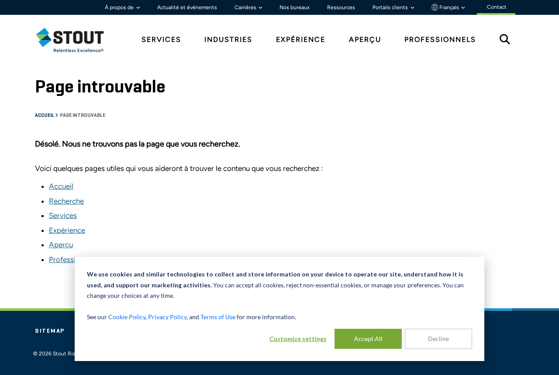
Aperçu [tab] (365, 39)
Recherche (66, 201)
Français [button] (449, 7)
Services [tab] (161, 39)
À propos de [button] (120, 7)
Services (63, 215)
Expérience (67, 230)
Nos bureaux (295, 7)
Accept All (368, 338)
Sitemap (50, 331)
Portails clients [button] (391, 7)
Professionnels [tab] (440, 39)
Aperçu (61, 244)
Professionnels (73, 259)
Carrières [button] (246, 7)
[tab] (76, 40)
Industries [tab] (228, 39)
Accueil (45, 115)
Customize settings (298, 338)
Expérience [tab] (300, 39)
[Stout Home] (76, 40)
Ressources (341, 7)
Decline (438, 338)
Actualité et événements (187, 7)
